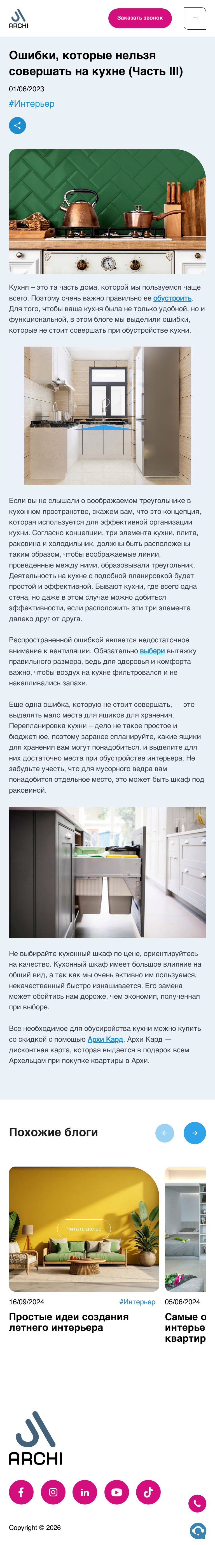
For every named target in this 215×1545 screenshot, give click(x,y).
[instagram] (53, 1492)
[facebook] (21, 1492)
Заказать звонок (140, 18)
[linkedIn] (85, 1492)
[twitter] (148, 1492)
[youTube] (116, 1492)
